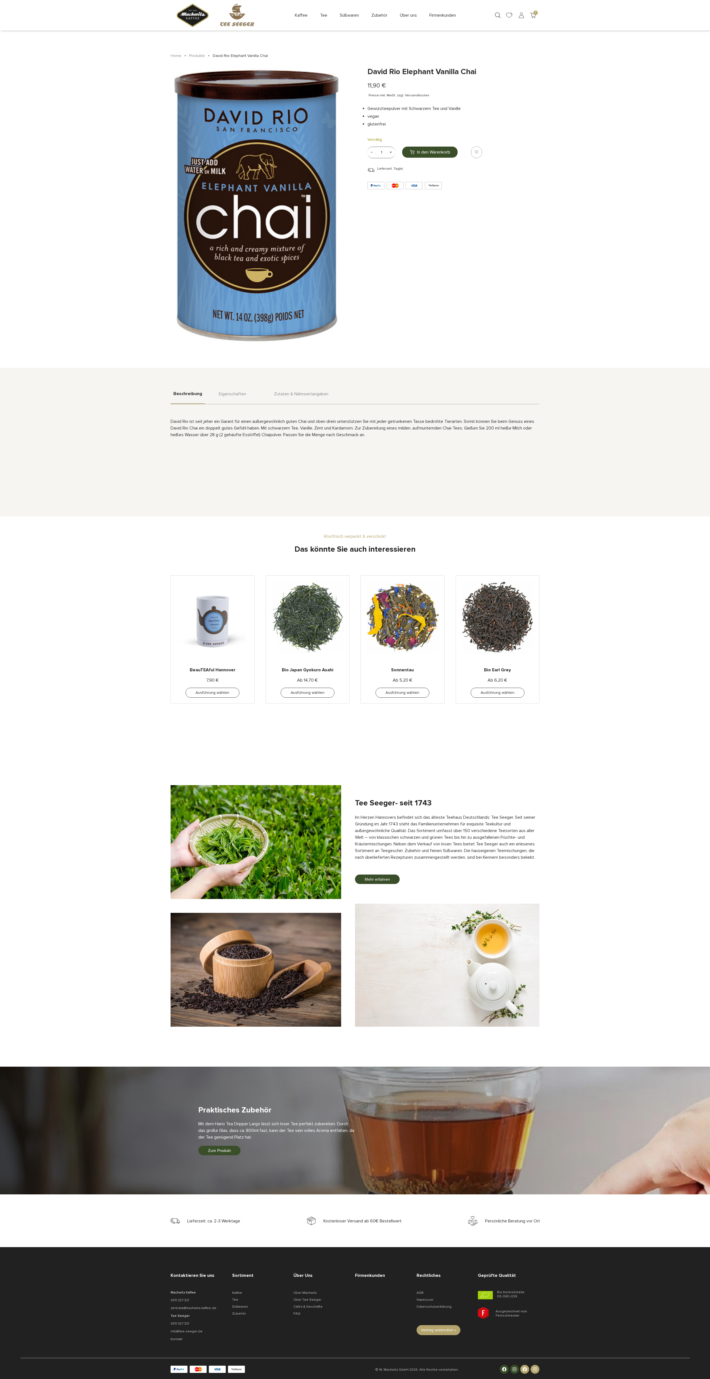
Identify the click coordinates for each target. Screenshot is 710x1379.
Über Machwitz (305, 1293)
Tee (235, 1300)
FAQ (296, 1314)
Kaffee (237, 1293)
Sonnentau (402, 670)
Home (176, 55)
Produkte (197, 55)
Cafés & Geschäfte (308, 1307)
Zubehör (239, 1314)
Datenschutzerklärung (434, 1307)
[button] (301, 15)
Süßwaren (240, 1307)
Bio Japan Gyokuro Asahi (307, 670)
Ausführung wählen (212, 692)
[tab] (188, 397)
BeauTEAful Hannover (212, 670)
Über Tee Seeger (307, 1300)
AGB (420, 1293)
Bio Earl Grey (497, 670)
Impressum (425, 1300)
